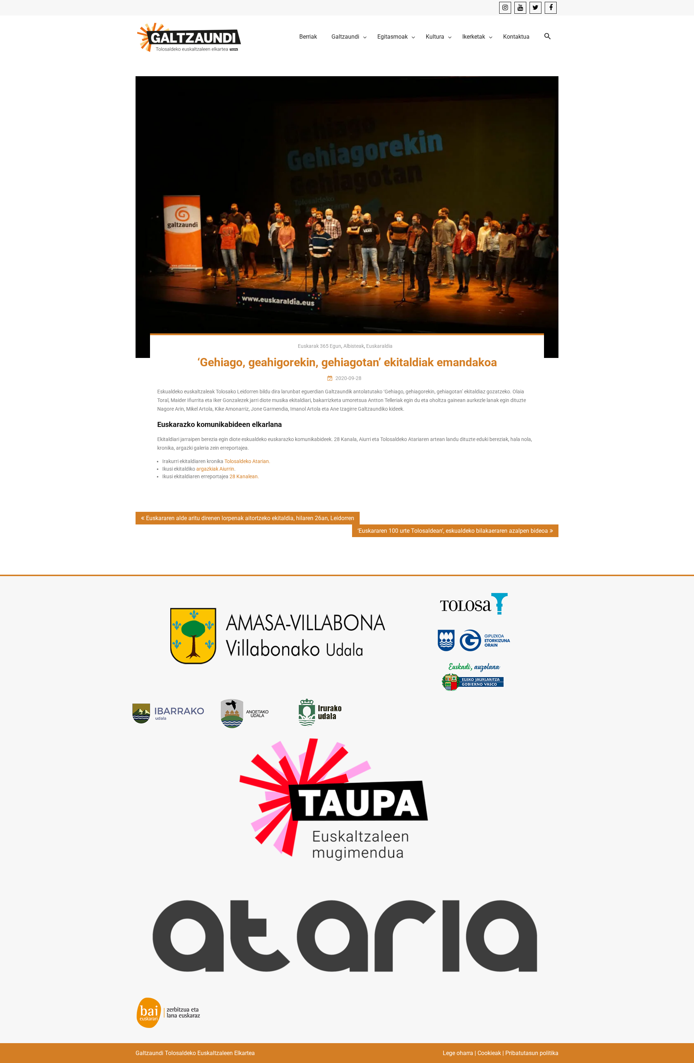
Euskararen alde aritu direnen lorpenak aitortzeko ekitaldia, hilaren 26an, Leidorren (250, 518)
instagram (505, 8)
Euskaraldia (379, 346)
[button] (547, 37)
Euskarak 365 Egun (319, 346)
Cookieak (489, 1053)
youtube (520, 8)
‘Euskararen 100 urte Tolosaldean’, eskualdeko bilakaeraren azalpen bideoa (452, 530)
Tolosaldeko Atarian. (247, 461)
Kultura (435, 36)
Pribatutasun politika (531, 1053)
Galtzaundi (345, 36)
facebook (551, 8)
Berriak (308, 36)
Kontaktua (516, 36)
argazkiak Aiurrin (215, 469)
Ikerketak (473, 36)
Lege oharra (458, 1053)
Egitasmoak (392, 36)
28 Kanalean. (244, 476)
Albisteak (353, 346)
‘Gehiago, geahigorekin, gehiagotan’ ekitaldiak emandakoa (347, 362)
